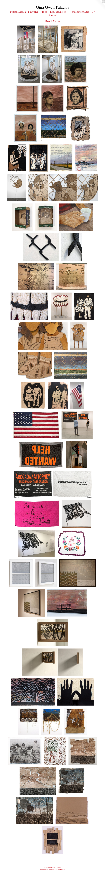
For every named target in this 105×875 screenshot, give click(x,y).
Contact (52, 15)
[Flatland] (27, 98)
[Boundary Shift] (77, 573)
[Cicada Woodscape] (52, 840)
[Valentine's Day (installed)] (77, 395)
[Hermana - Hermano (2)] (84, 306)
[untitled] (41, 247)
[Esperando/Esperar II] (80, 128)
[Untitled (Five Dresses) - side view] (36, 543)
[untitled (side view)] (71, 247)
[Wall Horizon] (52, 632)
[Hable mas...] (55, 751)
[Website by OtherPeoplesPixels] (99, 5)
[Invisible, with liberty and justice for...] (71, 276)
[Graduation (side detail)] (22, 217)
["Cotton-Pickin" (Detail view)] (35, 365)
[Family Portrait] (25, 751)
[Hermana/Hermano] (33, 395)
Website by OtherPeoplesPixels (52, 870)
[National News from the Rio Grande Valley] (61, 158)
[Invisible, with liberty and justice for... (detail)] (36, 276)
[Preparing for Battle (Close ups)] (63, 187)
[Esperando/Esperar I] (17, 158)
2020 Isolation (57, 11)
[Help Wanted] (41, 454)
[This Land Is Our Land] (53, 128)
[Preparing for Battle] (16, 187)
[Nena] (75, 69)
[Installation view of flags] (77, 425)
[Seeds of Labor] (26, 39)
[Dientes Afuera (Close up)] (29, 306)
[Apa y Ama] (25, 128)
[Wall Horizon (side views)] (52, 662)
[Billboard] (67, 603)
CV (93, 11)
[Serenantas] (37, 514)
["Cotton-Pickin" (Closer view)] (43, 336)
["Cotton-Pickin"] (78, 336)
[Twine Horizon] (51, 721)
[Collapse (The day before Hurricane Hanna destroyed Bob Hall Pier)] (86, 158)
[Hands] (75, 692)
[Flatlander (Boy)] (52, 98)
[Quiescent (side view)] (46, 573)
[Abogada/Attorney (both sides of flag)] (52, 484)
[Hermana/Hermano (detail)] (58, 395)
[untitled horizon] (82, 751)
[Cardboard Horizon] (72, 810)
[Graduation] (46, 217)
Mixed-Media (18, 11)
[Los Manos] (76, 217)
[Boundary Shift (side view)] (31, 603)
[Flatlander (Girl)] (77, 98)
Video (43, 11)
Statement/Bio (80, 11)
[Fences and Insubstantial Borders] (70, 365)
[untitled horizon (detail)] (38, 781)
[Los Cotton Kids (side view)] (52, 69)
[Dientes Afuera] (61, 306)
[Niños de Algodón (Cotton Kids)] (38, 158)
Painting (33, 11)
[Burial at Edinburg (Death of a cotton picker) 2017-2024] (74, 39)
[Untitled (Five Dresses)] (76, 514)
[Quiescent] (21, 573)
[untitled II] (28, 721)
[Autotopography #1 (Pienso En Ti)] (72, 543)
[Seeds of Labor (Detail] (48, 39)
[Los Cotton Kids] (29, 69)
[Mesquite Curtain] (33, 692)
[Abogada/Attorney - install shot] (76, 454)
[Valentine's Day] (35, 425)
